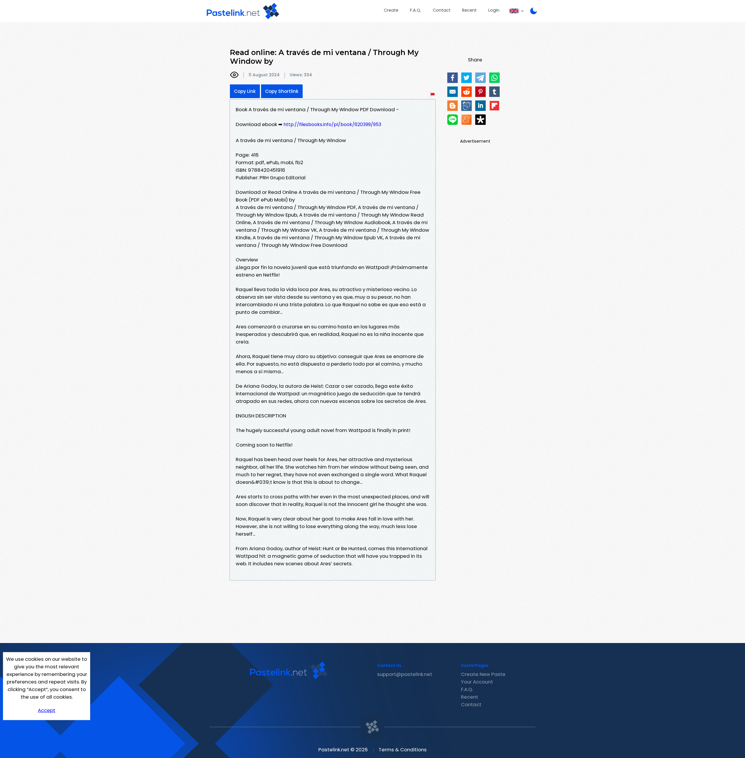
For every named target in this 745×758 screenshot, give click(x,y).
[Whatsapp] (494, 77)
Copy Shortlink (282, 91)
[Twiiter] (466, 77)
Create (391, 10)
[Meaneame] (466, 119)
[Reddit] (466, 91)
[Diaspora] (480, 119)
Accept (46, 710)
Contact (441, 10)
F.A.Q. (415, 10)
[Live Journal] (466, 105)
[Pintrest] (480, 91)
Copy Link (245, 91)
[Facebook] (452, 77)
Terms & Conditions (403, 749)
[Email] (452, 91)
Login (493, 10)
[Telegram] (480, 77)
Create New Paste (483, 674)
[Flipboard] (494, 105)
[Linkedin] (480, 105)
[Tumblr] (494, 91)
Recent (469, 10)
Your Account (477, 681)
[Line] (452, 119)
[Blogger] (452, 105)
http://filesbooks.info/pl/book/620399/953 (332, 124)
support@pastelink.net (404, 674)
